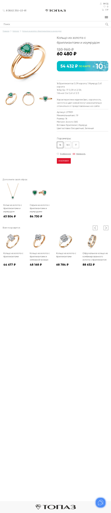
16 (60, 145)
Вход (105, 4)
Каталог (16, 31)
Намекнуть (80, 154)
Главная (6, 31)
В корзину (64, 161)
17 (76, 145)
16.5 (68, 145)
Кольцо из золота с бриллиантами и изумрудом (41, 31)
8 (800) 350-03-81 (16, 10)
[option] (11, 98)
